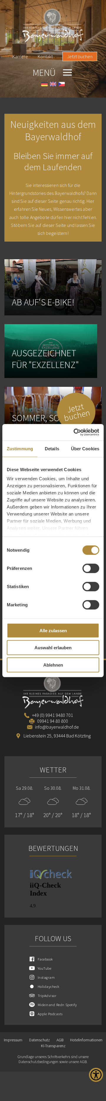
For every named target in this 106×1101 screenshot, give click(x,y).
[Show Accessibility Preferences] (96, 1075)
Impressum (13, 1040)
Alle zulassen (53, 630)
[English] (53, 85)
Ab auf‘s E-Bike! (43, 302)
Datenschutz (39, 1040)
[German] (44, 85)
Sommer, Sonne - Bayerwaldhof (46, 424)
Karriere (20, 56)
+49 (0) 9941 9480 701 (52, 715)
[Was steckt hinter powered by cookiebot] (74, 432)
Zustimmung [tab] (20, 448)
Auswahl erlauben (53, 647)
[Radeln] (53, 287)
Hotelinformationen (86, 1040)
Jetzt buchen (79, 56)
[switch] (90, 568)
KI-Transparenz (53, 1045)
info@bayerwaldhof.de (57, 727)
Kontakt (45, 56)
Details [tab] (52, 448)
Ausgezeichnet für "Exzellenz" (45, 359)
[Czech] (61, 85)
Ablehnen (53, 664)
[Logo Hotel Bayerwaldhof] (53, 26)
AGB (60, 1040)
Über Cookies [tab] (85, 448)
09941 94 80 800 (52, 721)
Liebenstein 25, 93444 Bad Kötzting (57, 736)
